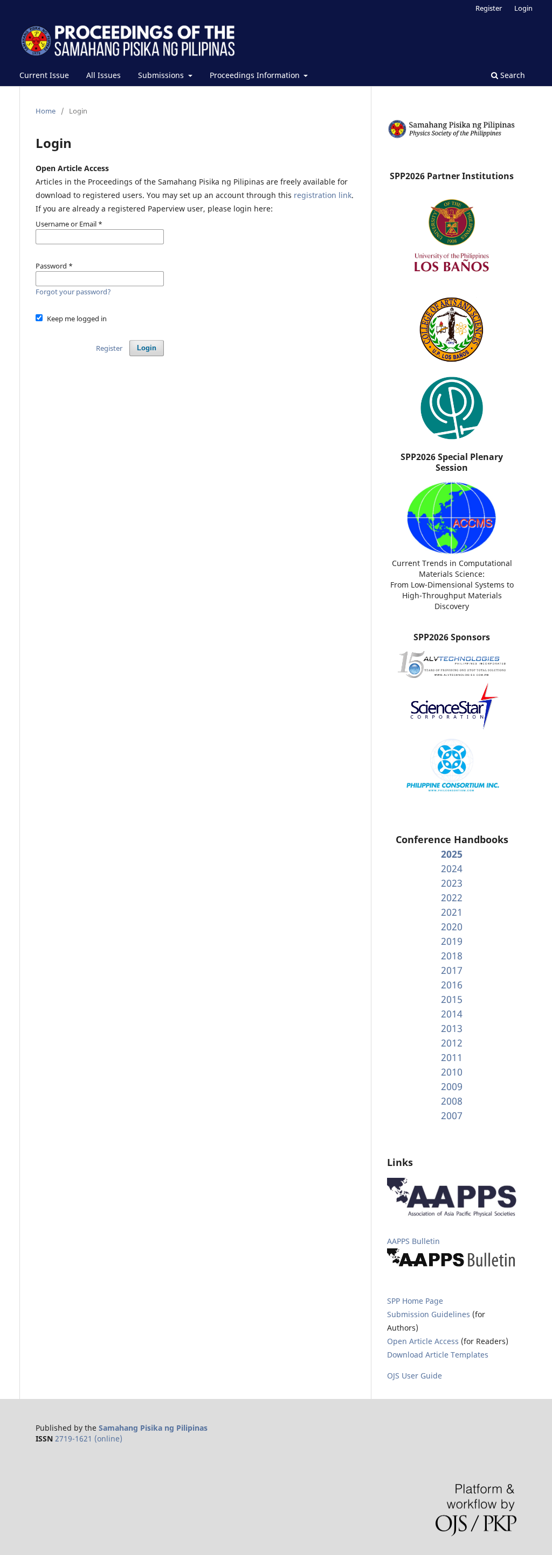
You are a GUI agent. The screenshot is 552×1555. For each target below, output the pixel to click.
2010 (452, 1071)
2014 (452, 1013)
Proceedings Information (256, 75)
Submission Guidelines (429, 1314)
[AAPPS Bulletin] (451, 1266)
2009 (452, 1086)
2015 (452, 999)
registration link (322, 195)
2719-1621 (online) (88, 1438)
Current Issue (44, 75)
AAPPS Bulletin (413, 1241)
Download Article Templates (437, 1354)
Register (488, 8)
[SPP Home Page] (451, 136)
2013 (452, 1028)
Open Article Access (423, 1341)
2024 (452, 868)
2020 (452, 926)
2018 (452, 955)
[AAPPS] (451, 1214)
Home (46, 111)
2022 (452, 897)
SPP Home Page (415, 1301)
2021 (452, 912)
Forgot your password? (73, 291)
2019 (452, 941)
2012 (452, 1042)
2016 (452, 984)
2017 (452, 970)
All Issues (103, 75)
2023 (452, 883)
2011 (452, 1057)
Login (523, 8)
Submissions (162, 75)
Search (511, 75)
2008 (452, 1100)
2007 (452, 1115)
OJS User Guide (414, 1375)
